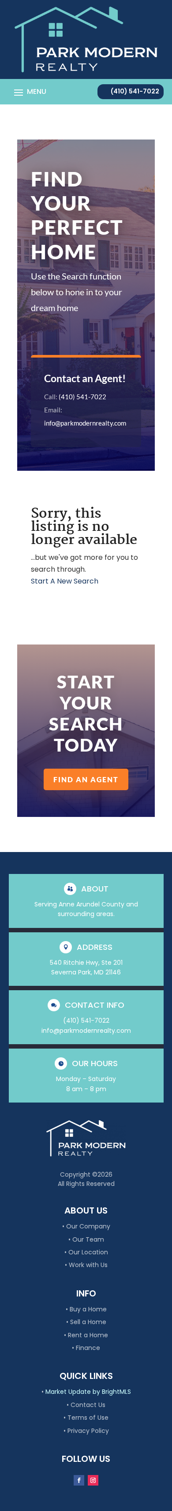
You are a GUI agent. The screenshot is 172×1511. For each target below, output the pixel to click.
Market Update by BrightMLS (88, 1391)
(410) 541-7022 (135, 91)
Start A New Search (64, 581)
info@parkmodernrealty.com (85, 423)
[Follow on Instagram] (93, 1480)
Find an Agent (86, 779)
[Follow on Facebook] (79, 1480)
